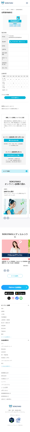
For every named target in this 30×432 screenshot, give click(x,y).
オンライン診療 (5, 305)
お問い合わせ (4, 390)
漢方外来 (3, 328)
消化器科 (3, 325)
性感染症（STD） (5, 357)
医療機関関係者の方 (6, 393)
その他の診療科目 (5, 366)
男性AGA (3, 349)
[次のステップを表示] (8, 218)
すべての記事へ (15, 276)
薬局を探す (4, 375)
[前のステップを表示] (5, 218)
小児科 (2, 314)
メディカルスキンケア (6, 360)
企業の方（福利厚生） (6, 399)
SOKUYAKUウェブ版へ (13, 155)
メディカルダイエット (6, 346)
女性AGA (3, 352)
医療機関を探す (5, 373)
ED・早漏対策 (4, 355)
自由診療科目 (5, 340)
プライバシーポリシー (15, 415)
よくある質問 (4, 387)
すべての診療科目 (5, 337)
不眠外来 (3, 331)
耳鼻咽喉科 (4, 317)
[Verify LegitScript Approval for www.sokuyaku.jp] (11, 420)
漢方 (2, 363)
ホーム (3, 9)
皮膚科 (2, 311)
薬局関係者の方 (5, 396)
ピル (2, 343)
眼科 (2, 334)
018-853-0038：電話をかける (18, 41)
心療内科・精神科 (5, 320)
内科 (2, 308)
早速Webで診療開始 (15, 287)
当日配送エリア (5, 378)
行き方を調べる (14, 97)
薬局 (7, 9)
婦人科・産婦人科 (5, 322)
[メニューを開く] (27, 3)
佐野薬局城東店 (19, 9)
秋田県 (12, 9)
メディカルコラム (5, 384)
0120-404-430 (14, 140)
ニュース (3, 381)
